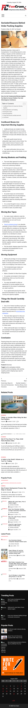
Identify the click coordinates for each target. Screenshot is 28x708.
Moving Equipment (7, 113)
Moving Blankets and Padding (10, 109)
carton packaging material (13, 367)
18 (6, 691)
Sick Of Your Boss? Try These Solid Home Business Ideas (12, 439)
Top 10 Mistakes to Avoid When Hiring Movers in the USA (17, 576)
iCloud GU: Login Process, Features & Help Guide (14, 525)
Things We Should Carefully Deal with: (12, 115)
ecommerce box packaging (8, 369)
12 (10, 688)
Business (9, 365)
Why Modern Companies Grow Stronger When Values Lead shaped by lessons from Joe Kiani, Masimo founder (18, 564)
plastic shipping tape (12, 371)
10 (3, 688)
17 (3, 691)
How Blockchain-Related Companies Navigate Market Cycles (18, 540)
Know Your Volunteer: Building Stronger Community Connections (17, 509)
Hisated (18, 29)
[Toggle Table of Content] (23, 104)
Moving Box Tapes (7, 111)
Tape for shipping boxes (10, 224)
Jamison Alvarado (6, 492)
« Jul (13, 700)
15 (21, 688)
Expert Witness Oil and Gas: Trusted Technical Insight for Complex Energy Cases (16, 552)
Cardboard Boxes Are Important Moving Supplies (12, 107)
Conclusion (6, 117)
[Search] (25, 15)
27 (14, 694)
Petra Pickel (13, 555)
